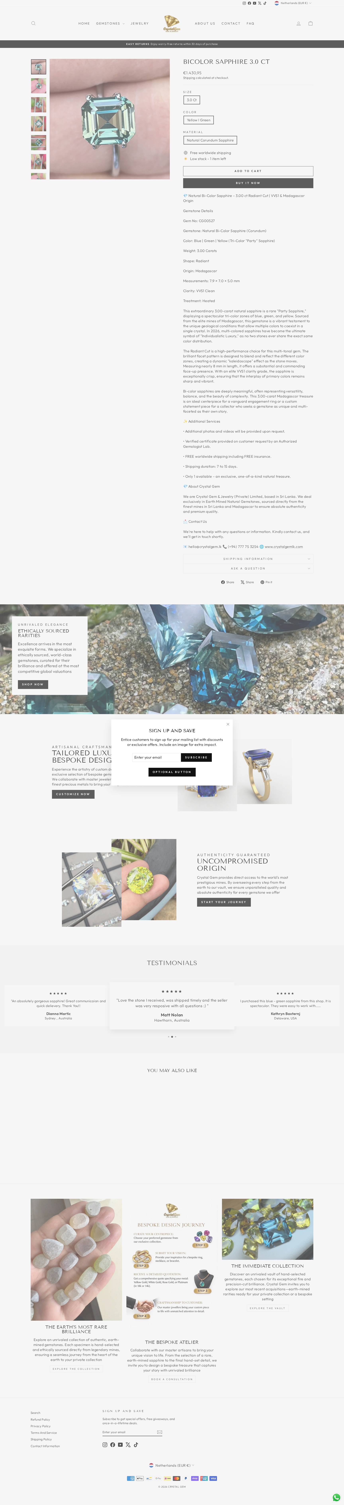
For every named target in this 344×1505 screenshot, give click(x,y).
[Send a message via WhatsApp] (336, 1497)
